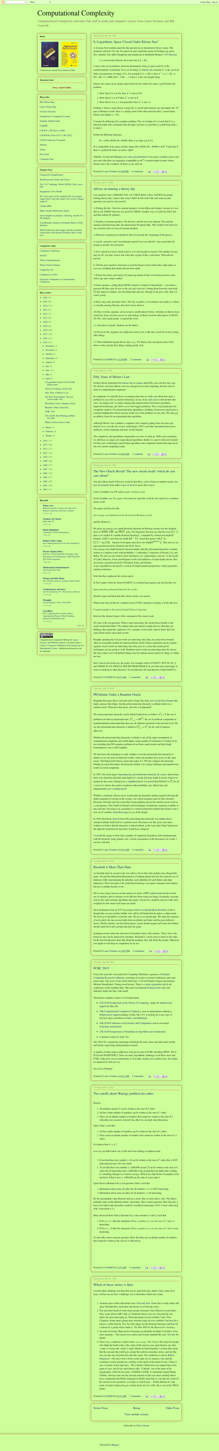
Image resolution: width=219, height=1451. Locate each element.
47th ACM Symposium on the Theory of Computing (124, 1002)
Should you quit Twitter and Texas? (55, 179)
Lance (124, 485)
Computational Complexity (76, 12)
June (48, 370)
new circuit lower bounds (162, 700)
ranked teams (156, 893)
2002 (45, 489)
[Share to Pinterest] (165, 171)
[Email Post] (148, 171)
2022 (45, 313)
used (97, 835)
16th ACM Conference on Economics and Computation (125, 1023)
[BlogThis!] (157, 171)
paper (140, 382)
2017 (45, 334)
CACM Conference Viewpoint (52, 140)
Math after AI (48, 521)
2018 (45, 330)
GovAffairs (48, 610)
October (49, 354)
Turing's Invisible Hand (53, 578)
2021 (45, 317)
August (49, 362)
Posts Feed (44, 154)
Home (136, 1408)
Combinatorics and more (54, 589)
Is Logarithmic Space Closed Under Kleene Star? (126, 41)
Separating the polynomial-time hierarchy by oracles (142, 774)
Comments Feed (46, 159)
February (50, 431)
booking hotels (154, 987)
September (50, 358)
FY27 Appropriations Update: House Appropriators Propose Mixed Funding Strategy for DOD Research (58, 616)
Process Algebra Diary (53, 551)
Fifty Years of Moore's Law (111, 376)
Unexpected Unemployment (51, 174)
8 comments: (138, 171)
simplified (132, 781)
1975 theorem (170, 54)
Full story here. (144, 1303)
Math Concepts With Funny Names (54, 210)
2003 (45, 485)
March (49, 427)
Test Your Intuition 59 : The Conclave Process (61, 591)
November (50, 349)
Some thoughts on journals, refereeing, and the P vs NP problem (61, 216)
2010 (45, 456)
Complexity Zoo (47, 269)
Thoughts (47, 600)
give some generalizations (135, 156)
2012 (45, 448)
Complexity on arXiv (49, 274)
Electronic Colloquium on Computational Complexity (57, 280)
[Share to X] (160, 171)
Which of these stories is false (113, 1284)
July (48, 366)
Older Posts (172, 1408)
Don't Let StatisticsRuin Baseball (150, 909)
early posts (153, 399)
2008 (45, 465)
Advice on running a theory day (114, 188)
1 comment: (138, 453)
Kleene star (147, 69)
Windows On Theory (52, 518)
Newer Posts (100, 1408)
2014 (45, 440)
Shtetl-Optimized (51, 529)
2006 (45, 473)
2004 (45, 481)
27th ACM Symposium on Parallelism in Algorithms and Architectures (132, 1031)
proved (151, 781)
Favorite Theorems (48, 111)
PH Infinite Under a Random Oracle (117, 694)
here (171, 1320)
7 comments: (135, 1396)
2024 (45, 305)
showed (115, 818)
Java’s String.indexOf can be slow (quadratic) (61, 543)
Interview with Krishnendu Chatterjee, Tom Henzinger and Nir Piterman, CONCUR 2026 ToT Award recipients (61, 556)
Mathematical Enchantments (56, 567)
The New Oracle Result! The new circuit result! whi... (59, 398)
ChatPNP (44, 125)
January (49, 435)
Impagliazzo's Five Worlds (51, 191)
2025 (45, 301)
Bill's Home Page (47, 102)
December (50, 345)
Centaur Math (45, 205)
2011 (45, 452)
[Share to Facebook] (163, 171)
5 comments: (138, 849)
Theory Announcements (50, 260)
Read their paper (121, 812)
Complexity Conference (50, 250)
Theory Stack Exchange (50, 264)
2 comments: (136, 359)
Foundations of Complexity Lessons (55, 116)
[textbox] (104, 531)
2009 (45, 460)
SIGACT (43, 255)
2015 (45, 342)
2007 (45, 469)
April (48, 378)
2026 (45, 297)
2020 (45, 321)
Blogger (115, 1444)
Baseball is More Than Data (112, 867)
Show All (81, 625)
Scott (132, 485)
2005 (45, 477)
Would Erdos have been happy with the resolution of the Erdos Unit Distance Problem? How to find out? (61, 232)
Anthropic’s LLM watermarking (56, 532)
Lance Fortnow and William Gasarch (59, 641)
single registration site (155, 984)
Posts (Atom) (143, 1425)
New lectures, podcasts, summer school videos (61, 580)
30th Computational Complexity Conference (120, 1011)
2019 (45, 326)
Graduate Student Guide (50, 120)
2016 (45, 338)
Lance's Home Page (48, 106)
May (48, 374)
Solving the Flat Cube (52, 570)
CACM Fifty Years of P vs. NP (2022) (56, 135)
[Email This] (154, 171)
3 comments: (135, 677)
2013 (45, 444)
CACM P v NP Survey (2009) (52, 130)
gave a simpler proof (116, 788)
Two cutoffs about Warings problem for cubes (123, 1093)
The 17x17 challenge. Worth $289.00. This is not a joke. (61, 185)
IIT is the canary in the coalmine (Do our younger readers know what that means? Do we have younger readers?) (62, 199)
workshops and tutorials (110, 1026)
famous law (127, 382)
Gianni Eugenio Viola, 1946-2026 (57, 602)
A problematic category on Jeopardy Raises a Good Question (61, 224)
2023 (45, 309)
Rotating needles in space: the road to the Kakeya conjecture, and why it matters (59, 509)
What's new (48, 505)
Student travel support (109, 1014)
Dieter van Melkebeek (136, 1017)
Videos (43, 149)
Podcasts (43, 144)
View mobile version (136, 1414)
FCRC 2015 (101, 968)
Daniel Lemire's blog (52, 540)
